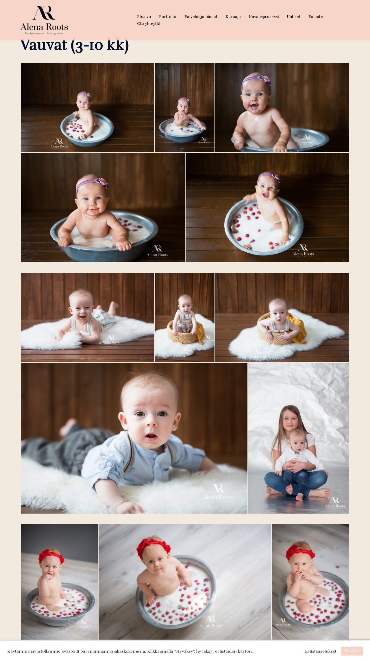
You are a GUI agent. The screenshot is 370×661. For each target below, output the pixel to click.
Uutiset (293, 16)
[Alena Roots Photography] (44, 19)
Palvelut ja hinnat (200, 16)
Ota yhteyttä (148, 23)
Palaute (315, 16)
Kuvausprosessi (264, 16)
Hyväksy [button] (351, 651)
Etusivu (144, 16)
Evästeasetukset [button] (320, 651)
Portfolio (167, 16)
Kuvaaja (233, 16)
